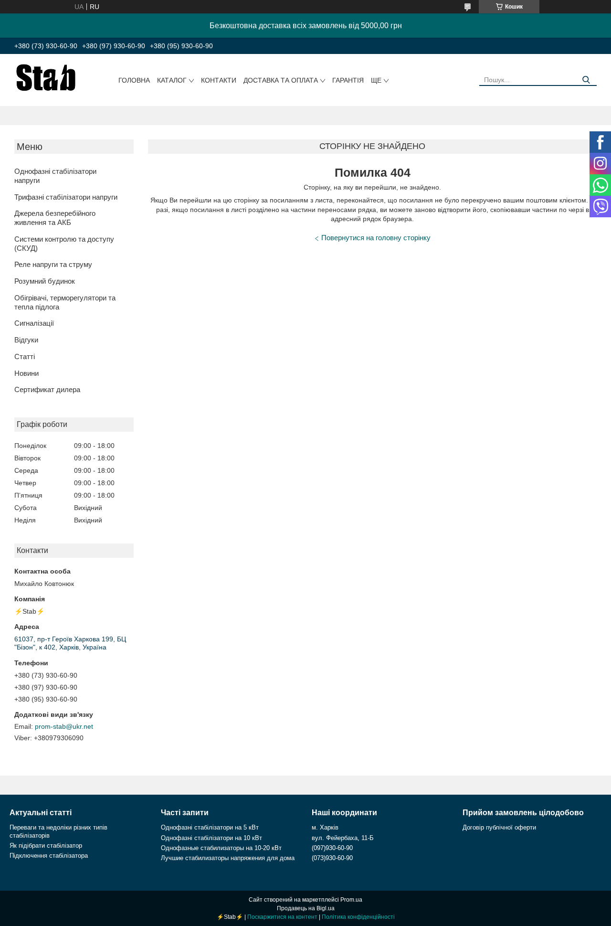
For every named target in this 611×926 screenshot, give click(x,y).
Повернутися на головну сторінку (376, 238)
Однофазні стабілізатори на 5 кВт (210, 827)
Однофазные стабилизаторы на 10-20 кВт (221, 847)
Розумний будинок (44, 281)
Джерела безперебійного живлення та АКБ (54, 217)
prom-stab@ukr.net (64, 726)
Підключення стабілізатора (49, 855)
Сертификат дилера (47, 389)
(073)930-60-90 (332, 858)
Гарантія (348, 80)
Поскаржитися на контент (282, 917)
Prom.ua (351, 899)
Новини (26, 373)
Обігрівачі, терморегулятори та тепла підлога (65, 302)
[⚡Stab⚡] (46, 77)
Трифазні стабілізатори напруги (65, 197)
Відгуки (26, 340)
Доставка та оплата (280, 80)
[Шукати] (586, 80)
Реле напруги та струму (53, 264)
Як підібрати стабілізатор (46, 845)
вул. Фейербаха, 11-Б (343, 837)
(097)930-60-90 (332, 847)
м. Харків (325, 827)
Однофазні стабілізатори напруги (55, 175)
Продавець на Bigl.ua (306, 908)
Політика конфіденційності (358, 917)
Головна (134, 80)
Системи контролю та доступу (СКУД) (64, 243)
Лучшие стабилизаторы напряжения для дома (228, 858)
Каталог (172, 80)
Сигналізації (34, 323)
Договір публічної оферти (499, 827)
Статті (24, 356)
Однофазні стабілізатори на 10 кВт (211, 837)
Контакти (218, 80)
